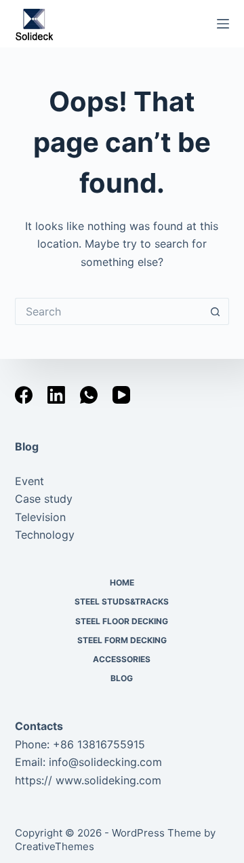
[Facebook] (24, 395)
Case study (44, 498)
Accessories (121, 659)
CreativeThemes (54, 846)
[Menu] (223, 24)
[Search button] (215, 311)
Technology (45, 534)
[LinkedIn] (56, 395)
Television (40, 517)
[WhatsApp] (89, 395)
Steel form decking (122, 640)
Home (122, 582)
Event (29, 481)
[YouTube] (121, 395)
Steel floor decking (121, 621)
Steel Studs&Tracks (122, 601)
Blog (27, 446)
